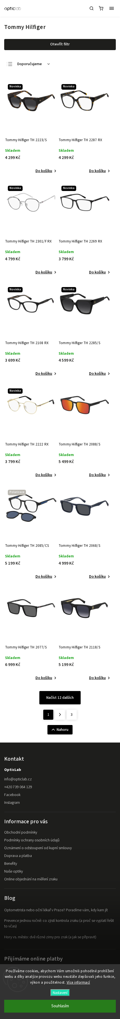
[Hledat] (91, 8)
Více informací (78, 982)
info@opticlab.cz (18, 779)
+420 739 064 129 (18, 787)
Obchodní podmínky (20, 832)
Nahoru (62, 730)
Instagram (12, 802)
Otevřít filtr (60, 44)
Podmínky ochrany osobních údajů (31, 840)
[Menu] (111, 8)
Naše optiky (13, 871)
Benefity (10, 863)
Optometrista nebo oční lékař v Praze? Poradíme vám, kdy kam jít (56, 910)
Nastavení (60, 992)
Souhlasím (60, 1006)
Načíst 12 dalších (60, 697)
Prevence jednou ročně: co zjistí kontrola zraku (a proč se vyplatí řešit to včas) (59, 923)
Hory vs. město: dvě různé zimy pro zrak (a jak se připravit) (50, 937)
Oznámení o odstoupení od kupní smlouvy (38, 848)
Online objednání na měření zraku (30, 879)
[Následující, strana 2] (60, 715)
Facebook (12, 795)
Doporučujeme (29, 64)
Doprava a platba (18, 856)
